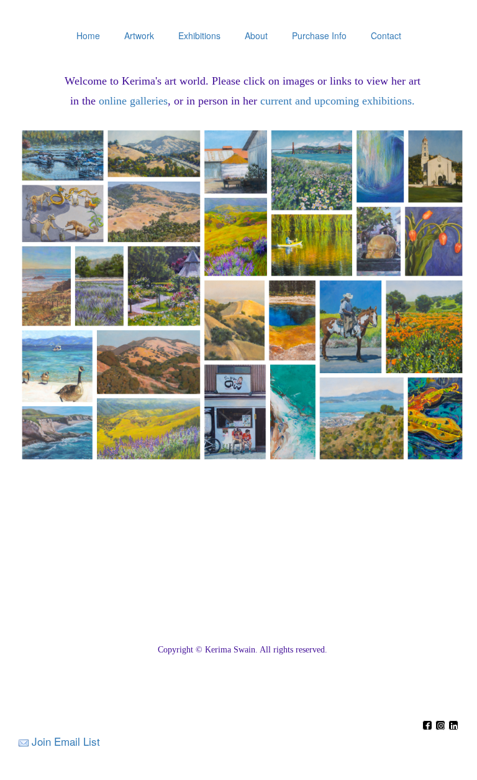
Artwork (139, 35)
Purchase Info (319, 35)
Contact (386, 35)
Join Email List (66, 741)
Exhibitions (199, 35)
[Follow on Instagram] (441, 726)
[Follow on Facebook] (428, 726)
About (256, 35)
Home (88, 35)
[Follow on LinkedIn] (453, 726)
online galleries (133, 101)
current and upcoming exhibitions (336, 101)
